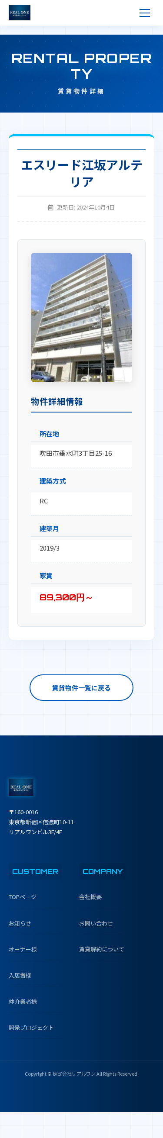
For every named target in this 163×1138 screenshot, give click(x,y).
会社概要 (90, 897)
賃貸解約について (101, 949)
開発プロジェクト (31, 1027)
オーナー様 (23, 949)
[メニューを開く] (144, 13)
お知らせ (20, 923)
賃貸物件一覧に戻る (81, 687)
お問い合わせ (96, 923)
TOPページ (23, 897)
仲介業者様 (23, 1001)
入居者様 (20, 975)
